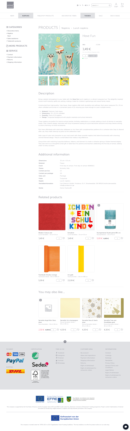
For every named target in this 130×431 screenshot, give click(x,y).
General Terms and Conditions (111, 366)
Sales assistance (12, 38)
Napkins (25, 16)
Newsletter (108, 360)
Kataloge (108, 358)
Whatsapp (61, 363)
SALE (100, 16)
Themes (87, 16)
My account (85, 353)
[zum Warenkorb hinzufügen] (63, 238)
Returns (10, 59)
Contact (10, 54)
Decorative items (69, 16)
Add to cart (93, 56)
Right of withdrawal (87, 365)
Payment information (14, 57)
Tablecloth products (14, 41)
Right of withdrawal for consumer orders (88, 369)
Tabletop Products (45, 16)
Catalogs (108, 355)
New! (12, 16)
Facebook (60, 353)
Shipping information (14, 62)
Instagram (61, 355)
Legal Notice (109, 370)
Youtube (60, 360)
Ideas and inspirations (88, 355)
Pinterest (60, 358)
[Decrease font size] (80, 5)
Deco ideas (115, 16)
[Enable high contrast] (77, 5)
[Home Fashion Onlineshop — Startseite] (10, 5)
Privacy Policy (109, 363)
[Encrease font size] (82, 5)
